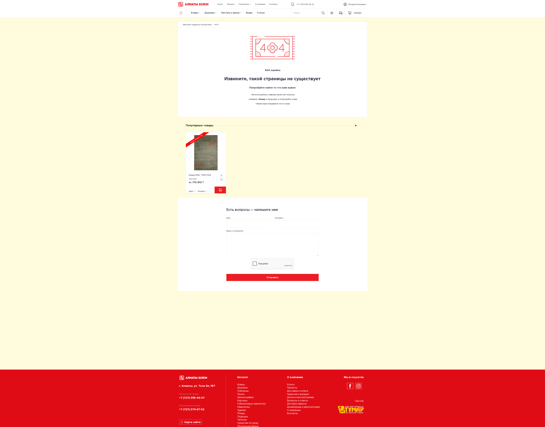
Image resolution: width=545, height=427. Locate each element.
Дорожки (209, 12)
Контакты (292, 413)
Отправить (272, 277)
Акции (249, 12)
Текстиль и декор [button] (230, 12)
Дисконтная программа (300, 397)
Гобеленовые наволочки (251, 403)
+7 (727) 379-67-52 (191, 409)
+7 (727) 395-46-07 (192, 397)
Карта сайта (193, 422)
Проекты (292, 387)
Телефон (279, 218)
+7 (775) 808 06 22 (305, 4)
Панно (241, 394)
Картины (242, 400)
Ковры (194, 12)
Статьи (261, 12)
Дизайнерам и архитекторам (303, 406)
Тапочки (242, 419)
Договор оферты (297, 403)
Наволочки (243, 406)
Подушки (242, 416)
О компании (294, 410)
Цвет (191, 191)
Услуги (290, 384)
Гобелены (243, 390)
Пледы (241, 413)
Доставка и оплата (297, 390)
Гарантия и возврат (298, 394)
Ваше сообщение (234, 231)
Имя (228, 218)
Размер (201, 191)
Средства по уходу (247, 422)
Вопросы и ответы (297, 400)
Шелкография (245, 397)
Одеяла (241, 410)
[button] (245, 4)
